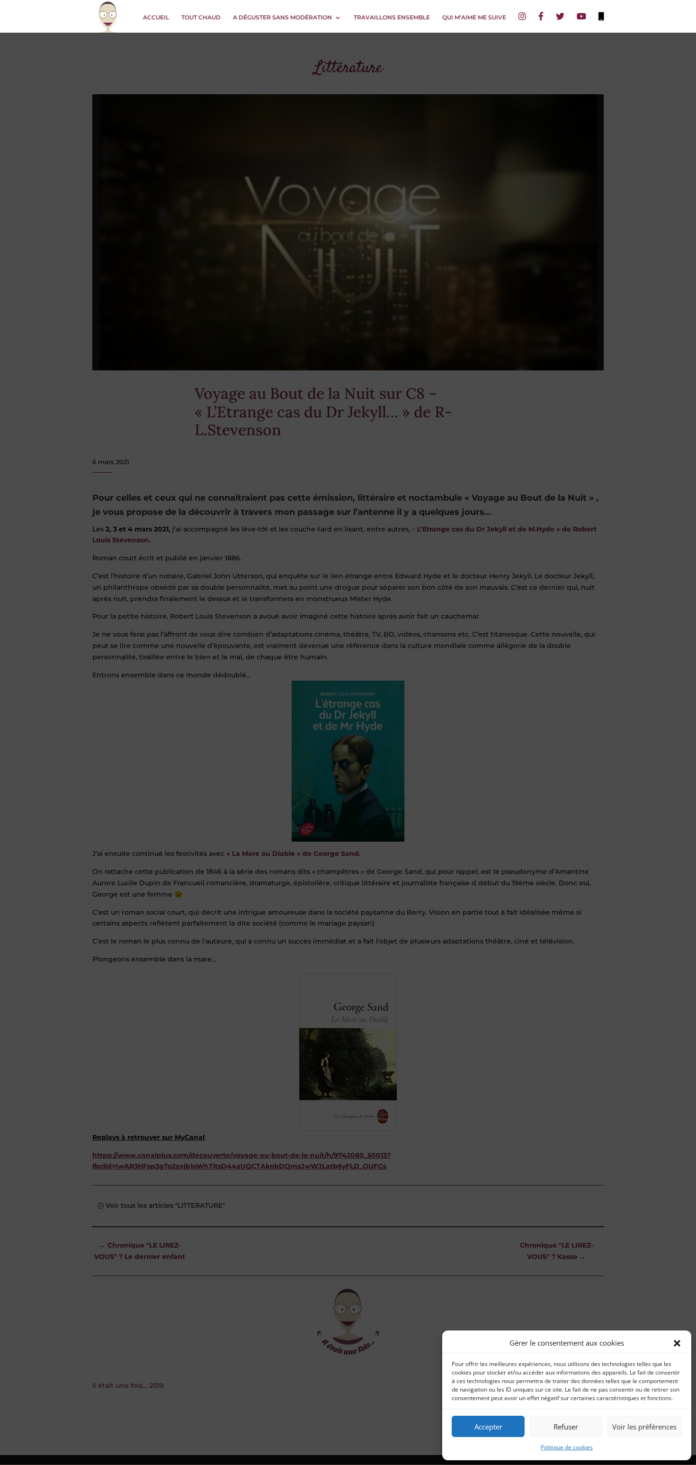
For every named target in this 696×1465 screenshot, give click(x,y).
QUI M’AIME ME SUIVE (474, 17)
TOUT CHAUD (201, 17)
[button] (677, 1343)
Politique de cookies (567, 1447)
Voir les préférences (644, 1426)
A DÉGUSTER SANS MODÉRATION (282, 17)
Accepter (488, 1426)
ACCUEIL (156, 17)
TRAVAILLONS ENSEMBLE (392, 17)
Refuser (565, 1426)
